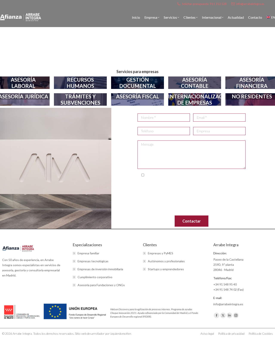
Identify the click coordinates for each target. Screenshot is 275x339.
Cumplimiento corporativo (95, 277)
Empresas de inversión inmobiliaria (100, 269)
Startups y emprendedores (166, 269)
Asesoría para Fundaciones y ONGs (101, 285)
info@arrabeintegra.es (250, 4)
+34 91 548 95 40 (225, 284)
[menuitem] (270, 17)
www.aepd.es (172, 207)
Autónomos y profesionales (166, 261)
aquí (218, 212)
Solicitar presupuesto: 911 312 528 (204, 4)
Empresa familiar (88, 253)
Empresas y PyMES (160, 253)
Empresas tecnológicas (93, 261)
